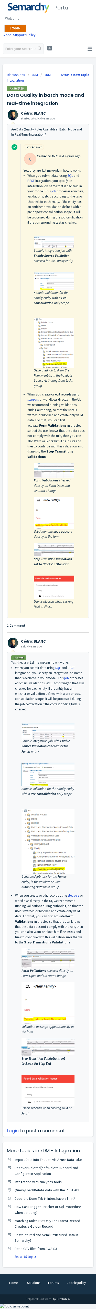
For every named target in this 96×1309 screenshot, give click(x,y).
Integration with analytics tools (38, 1182)
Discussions (16, 74)
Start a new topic (75, 75)
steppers (33, 399)
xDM (35, 74)
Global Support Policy (19, 34)
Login (13, 1130)
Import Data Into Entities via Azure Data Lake (48, 1159)
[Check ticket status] (50, 48)
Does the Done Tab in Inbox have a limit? (45, 1198)
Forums (53, 1283)
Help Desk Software (39, 1299)
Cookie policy (76, 1283)
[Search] (40, 49)
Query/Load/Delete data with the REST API (47, 1190)
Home (13, 1283)
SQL (70, 175)
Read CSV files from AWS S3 (36, 1248)
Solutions (33, 1283)
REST (31, 181)
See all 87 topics (25, 1257)
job (53, 191)
